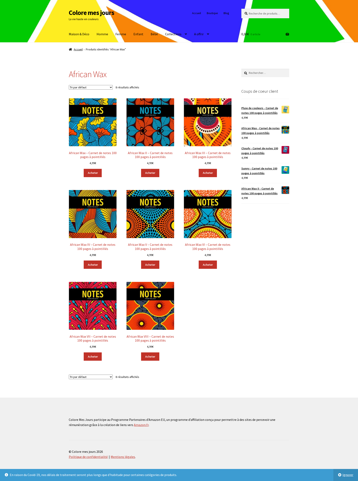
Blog (226, 13)
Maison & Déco (79, 34)
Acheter (93, 173)
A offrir (199, 34)
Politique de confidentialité (88, 457)
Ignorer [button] (347, 475)
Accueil (196, 13)
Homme (102, 34)
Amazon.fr (141, 425)
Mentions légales (123, 457)
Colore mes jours (91, 13)
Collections (173, 34)
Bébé (154, 34)
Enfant (138, 34)
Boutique (212, 13)
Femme (120, 34)
